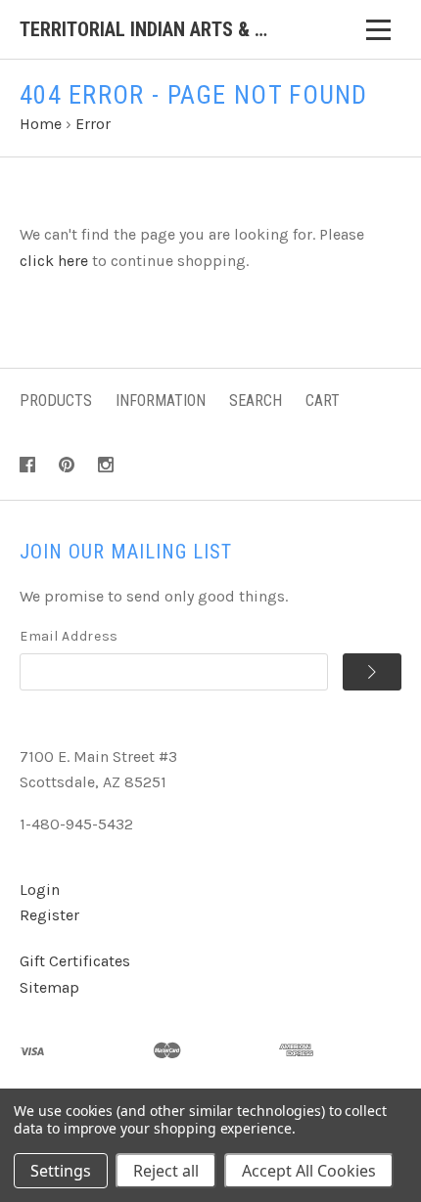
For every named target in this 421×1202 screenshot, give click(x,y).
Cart (322, 400)
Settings (60, 1170)
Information (161, 400)
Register (49, 915)
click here (54, 260)
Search (255, 400)
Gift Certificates (75, 961)
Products (56, 400)
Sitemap (49, 987)
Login (40, 889)
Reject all (166, 1170)
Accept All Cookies (309, 1170)
